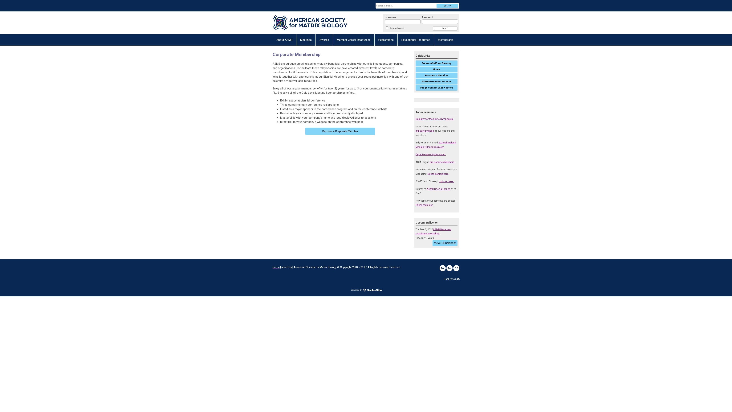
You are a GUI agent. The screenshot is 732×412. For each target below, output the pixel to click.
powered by (357, 290)
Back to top (450, 279)
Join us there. (446, 181)
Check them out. (424, 205)
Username (390, 17)
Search (447, 6)
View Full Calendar (445, 243)
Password (427, 17)
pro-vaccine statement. (442, 162)
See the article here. (438, 173)
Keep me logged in (397, 28)
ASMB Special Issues (438, 188)
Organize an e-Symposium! (431, 154)
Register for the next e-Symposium (434, 118)
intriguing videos (425, 130)
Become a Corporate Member (340, 131)
